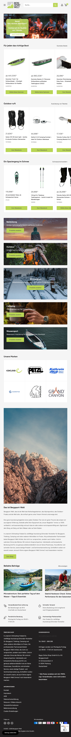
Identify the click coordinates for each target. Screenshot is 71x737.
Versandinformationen (11, 705)
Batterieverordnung (10, 708)
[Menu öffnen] (5, 5)
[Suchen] (55, 5)
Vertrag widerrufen (10, 732)
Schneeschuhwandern (60, 162)
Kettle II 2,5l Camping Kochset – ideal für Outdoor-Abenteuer (41, 138)
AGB (5, 696)
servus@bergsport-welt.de (48, 636)
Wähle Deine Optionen (16, 92)
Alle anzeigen (63, 566)
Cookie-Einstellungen (11, 711)
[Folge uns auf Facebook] (5, 723)
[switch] (65, 730)
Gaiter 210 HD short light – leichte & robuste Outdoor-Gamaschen (16, 138)
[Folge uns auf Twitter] (8, 723)
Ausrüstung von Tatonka (59, 104)
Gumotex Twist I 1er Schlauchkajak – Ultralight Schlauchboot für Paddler (14, 81)
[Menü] (68, 725)
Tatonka (8, 142)
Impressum (7, 693)
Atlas (7, 200)
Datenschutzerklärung (11, 699)
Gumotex (8, 86)
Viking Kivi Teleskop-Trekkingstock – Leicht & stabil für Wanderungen (42, 197)
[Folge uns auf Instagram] (12, 723)
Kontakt (6, 690)
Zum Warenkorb (16, 150)
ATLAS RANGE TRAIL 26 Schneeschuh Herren (13, 196)
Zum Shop (9, 556)
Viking (33, 202)
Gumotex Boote (62, 46)
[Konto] (62, 5)
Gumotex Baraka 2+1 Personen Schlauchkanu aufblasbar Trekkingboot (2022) (40, 81)
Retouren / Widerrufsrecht (12, 702)
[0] (66, 5)
